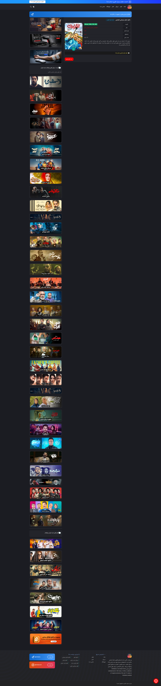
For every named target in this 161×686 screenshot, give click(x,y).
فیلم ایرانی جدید (74, 663)
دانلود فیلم (76, 657)
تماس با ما (102, 7)
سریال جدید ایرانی (74, 660)
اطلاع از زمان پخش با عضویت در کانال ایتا (120, 14)
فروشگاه (108, 7)
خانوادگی (96, 27)
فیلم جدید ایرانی (64, 663)
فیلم (121, 7)
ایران (85, 34)
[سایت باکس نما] (129, 7)
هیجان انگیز (86, 27)
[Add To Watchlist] (73, 49)
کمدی (91, 27)
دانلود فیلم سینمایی (66, 657)
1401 (85, 31)
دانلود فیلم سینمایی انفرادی (123, 20)
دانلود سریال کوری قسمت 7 (37, 2)
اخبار (113, 7)
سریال (117, 7)
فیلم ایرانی (65, 660)
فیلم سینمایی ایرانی (74, 666)
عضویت (50, 657)
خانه (125, 7)
